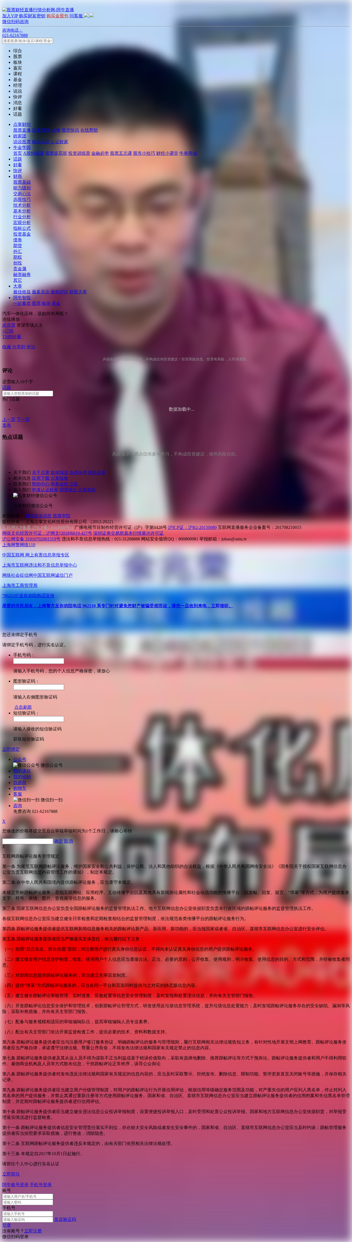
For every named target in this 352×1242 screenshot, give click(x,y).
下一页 (23, 419)
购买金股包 (57, 15)
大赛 (17, 286)
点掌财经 (22, 124)
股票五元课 (121, 153)
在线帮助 (89, 130)
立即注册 (33, 1231)
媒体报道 (59, 472)
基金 (56, 303)
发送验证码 (65, 1219)
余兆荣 (8, 325)
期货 (17, 245)
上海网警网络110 (18, 544)
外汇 (17, 251)
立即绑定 (11, 749)
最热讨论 (59, 291)
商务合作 (59, 484)
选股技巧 (22, 199)
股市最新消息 (38, 516)
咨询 (17, 805)
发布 (6, 425)
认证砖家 (59, 141)
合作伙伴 (78, 472)
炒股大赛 (78, 291)
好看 (17, 164)
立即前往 (11, 1174)
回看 (36, 130)
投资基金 (22, 234)
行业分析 (22, 216)
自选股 (19, 782)
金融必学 (100, 153)
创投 (17, 263)
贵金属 (19, 268)
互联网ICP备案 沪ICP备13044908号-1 (37, 527)
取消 (68, 841)
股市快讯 (70, 130)
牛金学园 (22, 147)
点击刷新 (23, 707)
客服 (17, 794)
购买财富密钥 (32, 15)
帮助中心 (41, 484)
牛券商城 (188, 153)
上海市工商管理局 (19, 585)
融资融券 (22, 274)
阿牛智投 (22, 297)
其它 (17, 280)
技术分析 (22, 205)
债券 (17, 240)
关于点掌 (41, 472)
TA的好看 (11, 336)
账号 (6, 1190)
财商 (17, 176)
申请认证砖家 (45, 489)
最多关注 (41, 291)
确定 (58, 841)
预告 (46, 130)
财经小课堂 (167, 153)
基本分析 (22, 211)
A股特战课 (33, 153)
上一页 (8, 419)
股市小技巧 (144, 153)
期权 (17, 257)
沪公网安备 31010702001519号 (31, 539)
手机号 (8, 1207)
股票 (36, 303)
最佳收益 (22, 291)
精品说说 (41, 141)
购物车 (19, 788)
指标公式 (22, 228)
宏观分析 (22, 222)
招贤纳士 (68, 489)
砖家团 (19, 136)
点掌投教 (59, 478)
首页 (17, 153)
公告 (73, 484)
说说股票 (22, 141)
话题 (17, 159)
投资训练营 (79, 153)
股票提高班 (56, 153)
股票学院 (61, 516)
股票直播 (22, 130)
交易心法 (22, 193)
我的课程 (22, 771)
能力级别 (22, 188)
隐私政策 (97, 472)
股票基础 (22, 182)
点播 (56, 130)
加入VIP (10, 15)
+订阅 (7, 331)
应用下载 (41, 478)
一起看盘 (22, 303)
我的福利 (22, 776)
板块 (46, 303)
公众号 (19, 759)
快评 (17, 170)
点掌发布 (87, 489)
